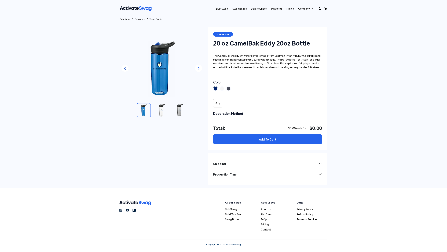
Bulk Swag (222, 8)
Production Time (225, 174)
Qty (217, 103)
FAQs (264, 219)
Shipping (219, 164)
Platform (276, 8)
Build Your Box (259, 8)
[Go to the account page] (319, 8)
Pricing (290, 8)
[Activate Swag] (136, 8)
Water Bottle (155, 19)
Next (198, 68)
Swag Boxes (239, 8)
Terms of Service (307, 219)
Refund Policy (305, 214)
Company (304, 8)
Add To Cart (267, 139)
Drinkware (140, 19)
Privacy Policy (305, 209)
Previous (125, 68)
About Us (266, 209)
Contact (266, 229)
